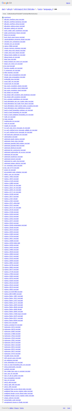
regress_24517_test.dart (11, 196)
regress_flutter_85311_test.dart (13, 318)
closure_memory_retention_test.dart (15, 48)
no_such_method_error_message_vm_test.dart (18, 132)
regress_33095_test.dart (11, 232)
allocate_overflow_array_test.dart (14, 19)
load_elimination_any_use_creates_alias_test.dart (18, 101)
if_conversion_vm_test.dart (12, 70)
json (68, 408)
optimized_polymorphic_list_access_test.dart (17, 152)
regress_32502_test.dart (11, 219)
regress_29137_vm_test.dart (12, 207)
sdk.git (9, 9)
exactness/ (7, 17)
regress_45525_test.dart (11, 285)
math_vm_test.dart (9, 117)
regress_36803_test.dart (11, 267)
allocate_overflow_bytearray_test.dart (15, 22)
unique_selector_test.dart (11, 398)
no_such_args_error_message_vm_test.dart (17, 128)
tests (40, 9)
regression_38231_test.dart (12, 345)
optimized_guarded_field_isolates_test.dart (17, 143)
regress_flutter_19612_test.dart (13, 298)
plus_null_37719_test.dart (11, 168)
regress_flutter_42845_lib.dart (13, 309)
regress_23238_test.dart (11, 194)
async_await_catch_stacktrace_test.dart (16, 30)
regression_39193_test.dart (12, 353)
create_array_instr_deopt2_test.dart (14, 50)
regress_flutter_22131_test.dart (13, 303)
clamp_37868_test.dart (11, 46)
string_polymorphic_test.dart (12, 367)
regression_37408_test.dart (12, 334)
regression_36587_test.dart (12, 331)
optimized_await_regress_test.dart (14, 139)
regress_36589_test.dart (11, 261)
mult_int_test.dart (9, 123)
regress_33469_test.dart (11, 234)
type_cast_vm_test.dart (11, 373)
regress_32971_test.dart (11, 221)
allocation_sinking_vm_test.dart (13, 28)
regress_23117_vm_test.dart (12, 192)
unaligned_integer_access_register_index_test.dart (19, 395)
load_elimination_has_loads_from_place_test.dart (19, 103)
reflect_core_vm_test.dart (11, 174)
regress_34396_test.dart (11, 245)
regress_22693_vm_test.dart (12, 190)
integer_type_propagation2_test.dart (15, 75)
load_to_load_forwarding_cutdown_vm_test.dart (18, 110)
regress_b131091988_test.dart (13, 292)
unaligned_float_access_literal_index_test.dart (17, 389)
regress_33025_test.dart (11, 223)
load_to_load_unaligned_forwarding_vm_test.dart (18, 114)
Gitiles (11, 408)
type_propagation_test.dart (12, 378)
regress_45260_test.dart (11, 280)
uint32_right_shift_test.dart (12, 384)
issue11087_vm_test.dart (11, 81)
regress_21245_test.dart (11, 181)
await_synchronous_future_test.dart (15, 33)
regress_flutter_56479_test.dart (13, 316)
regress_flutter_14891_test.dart (13, 296)
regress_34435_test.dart (11, 247)
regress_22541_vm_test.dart (12, 185)
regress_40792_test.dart (11, 278)
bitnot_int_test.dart (9, 35)
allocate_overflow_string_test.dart (14, 24)
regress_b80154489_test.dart (13, 294)
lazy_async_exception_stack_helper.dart (16, 88)
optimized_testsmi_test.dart (12, 159)
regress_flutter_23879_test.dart (13, 305)
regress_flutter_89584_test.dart (13, 320)
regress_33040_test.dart (11, 227)
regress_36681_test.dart (11, 263)
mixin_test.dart (8, 119)
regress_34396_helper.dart (12, 243)
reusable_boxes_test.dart (11, 356)
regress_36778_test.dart (11, 265)
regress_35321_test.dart (11, 256)
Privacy (16, 408)
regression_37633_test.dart (12, 338)
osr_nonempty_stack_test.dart (13, 165)
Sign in (68, 3)
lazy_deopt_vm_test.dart (11, 92)
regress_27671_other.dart (12, 203)
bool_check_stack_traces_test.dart (14, 37)
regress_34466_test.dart (11, 249)
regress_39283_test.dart (11, 276)
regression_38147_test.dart (12, 342)
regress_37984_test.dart (11, 274)
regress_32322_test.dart (11, 216)
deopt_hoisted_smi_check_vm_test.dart (16, 61)
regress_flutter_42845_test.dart (13, 311)
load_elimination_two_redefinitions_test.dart (17, 108)
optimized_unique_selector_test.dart (15, 163)
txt (64, 408)
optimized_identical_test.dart (12, 148)
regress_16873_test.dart (11, 179)
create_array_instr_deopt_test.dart (14, 52)
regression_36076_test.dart (12, 329)
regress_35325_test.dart (11, 258)
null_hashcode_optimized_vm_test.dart (15, 134)
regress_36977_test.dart (11, 269)
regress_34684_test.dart (11, 254)
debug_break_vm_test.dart (12, 57)
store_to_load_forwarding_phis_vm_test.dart (17, 365)
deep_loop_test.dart (10, 59)
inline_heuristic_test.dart (11, 72)
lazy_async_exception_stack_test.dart (15, 90)
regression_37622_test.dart (12, 336)
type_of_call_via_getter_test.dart (13, 376)
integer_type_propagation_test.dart (14, 77)
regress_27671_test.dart (11, 205)
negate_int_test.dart (10, 126)
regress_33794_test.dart (11, 236)
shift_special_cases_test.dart (12, 358)
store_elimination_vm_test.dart (13, 362)
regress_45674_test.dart (11, 287)
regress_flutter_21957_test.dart (13, 300)
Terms (22, 408)
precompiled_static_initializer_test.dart (15, 172)
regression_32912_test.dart (12, 327)
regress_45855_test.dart (11, 289)
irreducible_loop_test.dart (11, 79)
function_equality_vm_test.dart (13, 68)
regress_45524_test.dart (11, 283)
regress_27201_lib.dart (11, 199)
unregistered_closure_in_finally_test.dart (16, 402)
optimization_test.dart (10, 137)
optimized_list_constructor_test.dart (15, 150)
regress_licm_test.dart (10, 322)
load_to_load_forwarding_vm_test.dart (15, 112)
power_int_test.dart (10, 170)
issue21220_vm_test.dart (11, 83)
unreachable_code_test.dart (12, 400)
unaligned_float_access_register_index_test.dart (18, 391)
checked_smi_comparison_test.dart (14, 41)
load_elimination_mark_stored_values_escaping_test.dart (21, 106)
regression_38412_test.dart (12, 347)
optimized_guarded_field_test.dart (14, 145)
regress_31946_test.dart (11, 212)
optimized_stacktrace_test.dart (13, 156)
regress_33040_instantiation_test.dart (15, 225)
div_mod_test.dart (9, 66)
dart (3, 9)
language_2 (48, 9)
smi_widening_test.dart (11, 360)
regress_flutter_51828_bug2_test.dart (15, 314)
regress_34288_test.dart (11, 241)
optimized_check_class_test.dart (13, 141)
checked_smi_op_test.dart (12, 44)
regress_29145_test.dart (11, 210)
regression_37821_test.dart (12, 340)
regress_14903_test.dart (11, 176)
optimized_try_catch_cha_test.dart (14, 161)
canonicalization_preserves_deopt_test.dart (17, 39)
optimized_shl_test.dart (11, 154)
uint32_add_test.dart (10, 382)
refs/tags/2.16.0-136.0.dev (24, 9)
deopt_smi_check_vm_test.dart (13, 64)
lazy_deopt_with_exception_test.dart (15, 97)
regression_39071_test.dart (12, 351)
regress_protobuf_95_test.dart (13, 325)
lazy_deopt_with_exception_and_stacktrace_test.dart (20, 95)
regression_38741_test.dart (12, 349)
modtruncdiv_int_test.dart (12, 121)
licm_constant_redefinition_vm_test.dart (16, 99)
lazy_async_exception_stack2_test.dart (15, 86)
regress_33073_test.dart (11, 229)
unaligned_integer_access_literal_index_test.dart (18, 393)
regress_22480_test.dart (11, 183)
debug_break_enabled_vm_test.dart (14, 55)
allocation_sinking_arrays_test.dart (14, 26)
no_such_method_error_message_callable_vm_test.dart (20, 130)
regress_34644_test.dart (11, 252)
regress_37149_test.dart (11, 272)
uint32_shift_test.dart (10, 387)
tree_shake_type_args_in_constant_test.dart (17, 371)
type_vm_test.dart (9, 380)
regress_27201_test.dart (11, 201)
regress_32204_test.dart (11, 214)
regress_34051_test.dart (11, 238)
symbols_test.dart (9, 369)
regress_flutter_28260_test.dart (13, 307)
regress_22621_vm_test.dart (12, 187)
